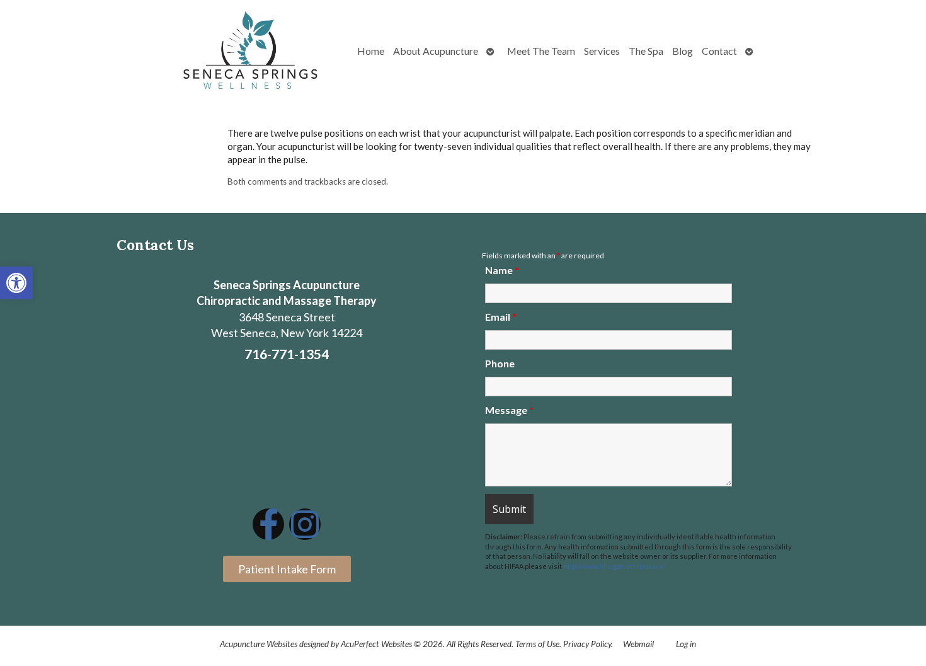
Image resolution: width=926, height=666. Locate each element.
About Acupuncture (435, 51)
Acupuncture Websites (258, 644)
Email (501, 317)
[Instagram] (305, 524)
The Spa (646, 51)
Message (509, 410)
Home (370, 51)
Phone (500, 363)
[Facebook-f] (268, 524)
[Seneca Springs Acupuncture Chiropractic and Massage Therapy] (250, 51)
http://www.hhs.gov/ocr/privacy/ (614, 566)
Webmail (638, 644)
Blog (682, 51)
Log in (686, 644)
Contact (719, 51)
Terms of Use (537, 644)
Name (502, 270)
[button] (16, 283)
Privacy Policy (587, 644)
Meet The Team (541, 51)
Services (602, 51)
